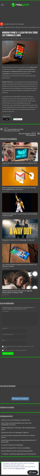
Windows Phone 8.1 (7, 82)
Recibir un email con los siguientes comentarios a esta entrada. (18, 347)
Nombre (5, 328)
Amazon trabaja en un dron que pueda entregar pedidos (17, 451)
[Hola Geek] (20, 4)
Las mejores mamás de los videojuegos (14, 24)
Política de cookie (20, 468)
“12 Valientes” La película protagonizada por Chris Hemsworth (18, 454)
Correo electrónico (8, 334)
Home (1, 27)
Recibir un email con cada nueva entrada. (15, 350)
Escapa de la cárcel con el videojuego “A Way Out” (18, 240)
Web (3, 340)
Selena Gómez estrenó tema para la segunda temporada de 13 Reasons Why (17, 291)
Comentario (5, 311)
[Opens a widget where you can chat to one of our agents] (32, 472)
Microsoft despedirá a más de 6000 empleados (27, 134)
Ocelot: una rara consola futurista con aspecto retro (19, 163)
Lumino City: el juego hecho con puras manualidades (15, 448)
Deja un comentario (28, 38)
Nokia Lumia (33, 67)
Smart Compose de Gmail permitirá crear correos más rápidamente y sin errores (19, 188)
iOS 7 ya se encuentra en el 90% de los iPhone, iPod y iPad (13, 129)
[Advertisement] (20, 14)
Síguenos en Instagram (21, 398)
